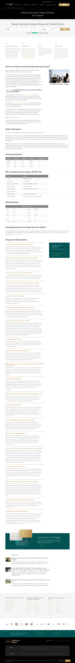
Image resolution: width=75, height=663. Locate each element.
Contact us (17, 117)
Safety (51, 653)
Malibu (49, 609)
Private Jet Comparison (41, 653)
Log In (69, 1)
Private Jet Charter (33, 647)
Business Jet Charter (41, 647)
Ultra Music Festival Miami (10, 605)
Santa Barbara (58, 612)
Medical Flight (29, 649)
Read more (41, 545)
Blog (47, 653)
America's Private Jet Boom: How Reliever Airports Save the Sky (31, 580)
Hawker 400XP (30, 51)
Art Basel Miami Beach (9, 603)
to (25, 28)
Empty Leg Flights (36, 649)
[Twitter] (58, 641)
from (16, 28)
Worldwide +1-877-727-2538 (46, 1)
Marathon (28, 609)
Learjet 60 (32, 54)
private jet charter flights (27, 95)
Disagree (61, 660)
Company (54, 1)
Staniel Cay (37, 609)
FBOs (19, 143)
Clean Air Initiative (60, 653)
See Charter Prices (64, 4)
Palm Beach (29, 612)
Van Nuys (50, 606)
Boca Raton (37, 606)
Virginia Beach (29, 601)
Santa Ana (58, 609)
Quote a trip (9, 90)
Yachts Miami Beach (9, 608)
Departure (35, 28)
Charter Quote (57, 634)
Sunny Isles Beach (30, 604)
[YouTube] (66, 641)
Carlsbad (50, 612)
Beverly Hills (58, 601)
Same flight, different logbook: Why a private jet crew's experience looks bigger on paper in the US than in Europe (30, 569)
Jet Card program (17, 234)
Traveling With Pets (63, 647)
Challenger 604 (27, 57)
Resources (53, 4)
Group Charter (48, 647)
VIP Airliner (23, 649)
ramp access (60, 52)
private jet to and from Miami (19, 103)
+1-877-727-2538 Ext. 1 (56, 255)
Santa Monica (50, 601)
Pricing (47, 4)
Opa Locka (37, 601)
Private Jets (41, 4)
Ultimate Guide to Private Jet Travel (46, 649)
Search (65, 1)
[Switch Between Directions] (23, 29)
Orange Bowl (7, 610)
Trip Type (8, 28)
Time (43, 28)
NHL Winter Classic (8, 600)
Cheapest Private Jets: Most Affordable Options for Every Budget (30, 559)
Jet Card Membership (25, 647)
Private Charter (18, 4)
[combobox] (18, 29)
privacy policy (8, 661)
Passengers (54, 28)
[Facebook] (55, 641)
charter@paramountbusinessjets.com (59, 253)
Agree (67, 660)
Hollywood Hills (51, 604)
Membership (26, 4)
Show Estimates (65, 29)
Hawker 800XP (25, 54)
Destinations (34, 4)
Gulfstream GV (26, 56)
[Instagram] (60, 641)
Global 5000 (32, 56)
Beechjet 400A (25, 52)
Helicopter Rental (55, 647)
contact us (16, 111)
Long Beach (58, 604)
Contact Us (59, 1)
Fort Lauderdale (30, 606)
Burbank (57, 606)
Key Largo (36, 604)
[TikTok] (69, 641)
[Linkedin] (63, 641)
